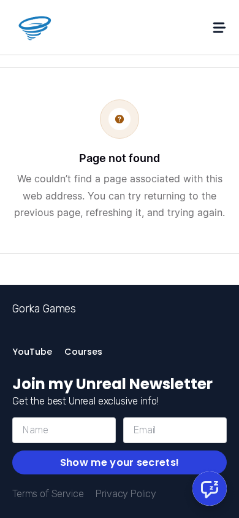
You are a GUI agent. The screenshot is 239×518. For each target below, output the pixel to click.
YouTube (32, 352)
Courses (83, 352)
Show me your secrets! (120, 462)
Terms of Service (47, 494)
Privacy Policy (126, 494)
